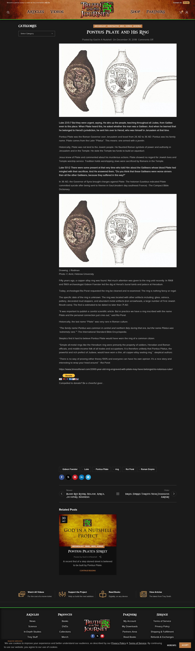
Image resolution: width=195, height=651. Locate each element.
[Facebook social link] (61, 477)
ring (117, 469)
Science (128, 26)
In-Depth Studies (32, 631)
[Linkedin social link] (81, 477)
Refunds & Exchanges (162, 637)
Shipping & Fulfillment (162, 631)
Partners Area (130, 631)
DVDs (65, 626)
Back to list (117, 493)
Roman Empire (148, 469)
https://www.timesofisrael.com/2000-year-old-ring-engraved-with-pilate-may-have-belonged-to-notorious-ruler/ (116, 369)
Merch (65, 637)
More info (172, 645)
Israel (87, 546)
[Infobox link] (36, 594)
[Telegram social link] (88, 477)
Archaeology (100, 26)
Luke (86, 469)
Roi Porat (130, 469)
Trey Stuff (32, 637)
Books (65, 621)
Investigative (113, 26)
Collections (65, 631)
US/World (137, 26)
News (122, 26)
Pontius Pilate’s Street (87, 551)
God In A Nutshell (102, 39)
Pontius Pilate (102, 469)
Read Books (130, 637)
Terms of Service (162, 621)
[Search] (8, 12)
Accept (185, 645)
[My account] (186, 12)
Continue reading (88, 571)
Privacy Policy (162, 626)
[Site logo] (97, 12)
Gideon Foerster (69, 469)
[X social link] (68, 477)
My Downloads (130, 626)
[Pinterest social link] (75, 477)
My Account (130, 621)
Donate (186, 3)
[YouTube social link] (102, 636)
